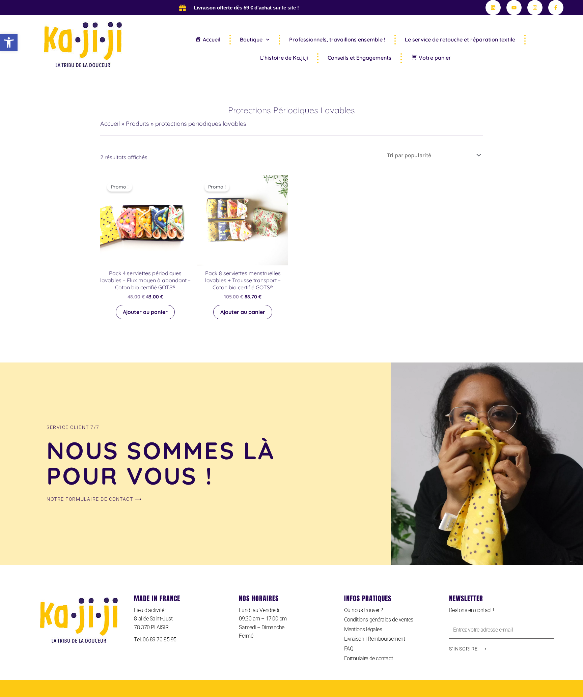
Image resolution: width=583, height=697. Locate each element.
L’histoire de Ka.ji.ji (284, 57)
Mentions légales (363, 629)
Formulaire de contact (368, 658)
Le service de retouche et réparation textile (460, 39)
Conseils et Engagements (359, 57)
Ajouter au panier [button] (145, 312)
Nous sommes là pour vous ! (161, 463)
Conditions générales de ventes (379, 619)
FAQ (349, 648)
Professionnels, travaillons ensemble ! (337, 39)
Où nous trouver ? (363, 610)
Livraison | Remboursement (374, 639)
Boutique (251, 39)
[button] (9, 42)
